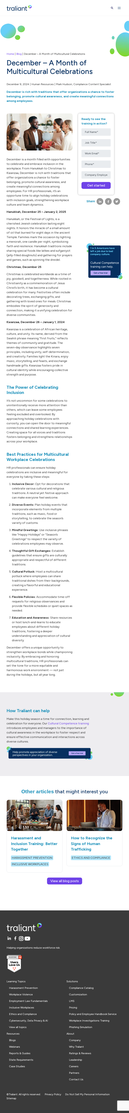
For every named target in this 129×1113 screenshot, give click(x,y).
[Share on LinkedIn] (100, 201)
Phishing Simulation (80, 1027)
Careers (73, 1066)
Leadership (75, 1059)
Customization (78, 994)
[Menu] (119, 8)
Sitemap (11, 1098)
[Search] (112, 8)
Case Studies (17, 1066)
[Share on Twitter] (116, 201)
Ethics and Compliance (23, 1014)
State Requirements (21, 1059)
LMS (71, 1001)
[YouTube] (27, 939)
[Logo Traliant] (19, 8)
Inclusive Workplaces (21, 1007)
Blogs (12, 1040)
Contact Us (76, 1079)
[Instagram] (22, 939)
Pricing (73, 1007)
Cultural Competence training (68, 723)
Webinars (14, 1046)
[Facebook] (16, 939)
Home (10, 53)
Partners (74, 1072)
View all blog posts (64, 881)
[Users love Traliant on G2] (64, 964)
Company (75, 1040)
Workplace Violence (21, 994)
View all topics (18, 1027)
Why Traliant (76, 1046)
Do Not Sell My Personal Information (87, 1094)
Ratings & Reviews (80, 1053)
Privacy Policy (53, 1094)
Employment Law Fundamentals (28, 1001)
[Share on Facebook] (108, 201)
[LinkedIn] (10, 939)
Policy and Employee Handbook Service (93, 1014)
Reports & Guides (19, 1053)
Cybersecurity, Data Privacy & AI (28, 1020)
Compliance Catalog (81, 988)
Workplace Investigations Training (89, 1020)
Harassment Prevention (23, 988)
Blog (19, 53)
